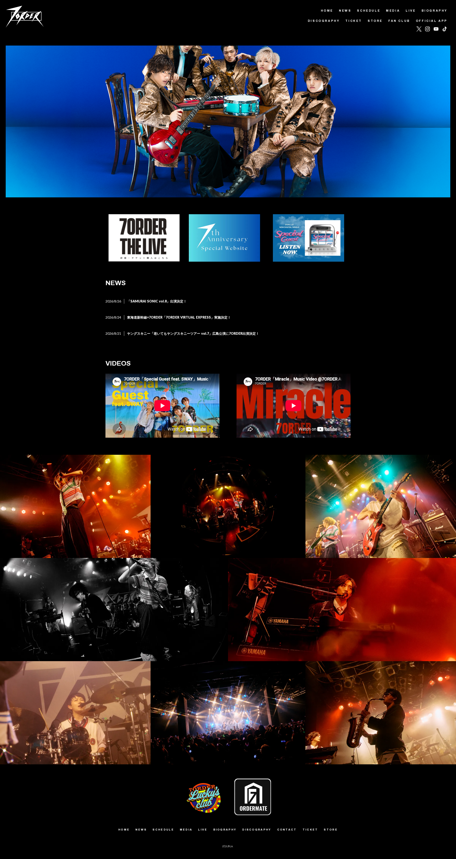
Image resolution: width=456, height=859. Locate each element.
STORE (375, 21)
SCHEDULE (368, 10)
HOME (327, 10)
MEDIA (393, 10)
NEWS (345, 10)
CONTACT (287, 829)
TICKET (353, 21)
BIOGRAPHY (434, 10)
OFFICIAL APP (431, 21)
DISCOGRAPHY (324, 21)
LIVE (411, 10)
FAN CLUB (399, 21)
